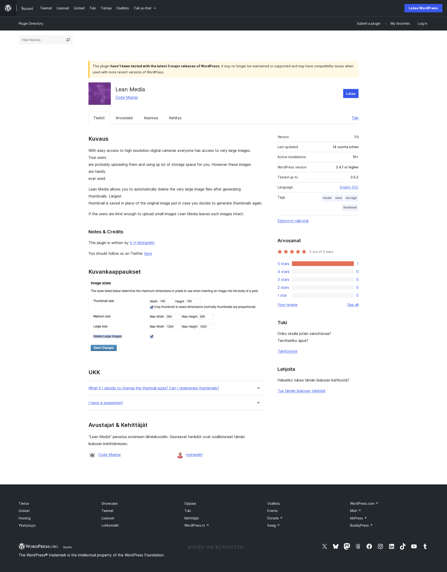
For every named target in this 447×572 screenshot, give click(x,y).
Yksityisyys (27, 525)
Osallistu (273, 503)
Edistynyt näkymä (293, 220)
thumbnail (350, 207)
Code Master (126, 97)
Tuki (355, 118)
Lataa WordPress (423, 8)
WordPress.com (364, 503)
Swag (273, 525)
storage (351, 198)
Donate (275, 518)
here (148, 253)
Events (272, 511)
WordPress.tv (196, 525)
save (338, 198)
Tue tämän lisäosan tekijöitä (301, 390)
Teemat (107, 511)
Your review (288, 304)
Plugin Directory (31, 23)
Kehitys (175, 118)
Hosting (24, 518)
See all (353, 304)
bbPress (358, 518)
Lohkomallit (110, 525)
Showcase (110, 503)
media (327, 198)
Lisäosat (108, 518)
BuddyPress (361, 525)
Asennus (151, 118)
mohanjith (194, 454)
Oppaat (190, 503)
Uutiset (24, 511)
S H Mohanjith (142, 242)
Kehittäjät (191, 518)
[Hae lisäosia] (68, 39)
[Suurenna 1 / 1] (257, 286)
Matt (355, 511)
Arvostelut (124, 118)
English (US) (349, 187)
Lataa (351, 93)
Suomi (67, 547)
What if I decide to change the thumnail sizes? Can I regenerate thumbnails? (153, 388)
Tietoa (24, 503)
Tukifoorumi (287, 351)
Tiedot (99, 118)
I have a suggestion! (105, 403)
